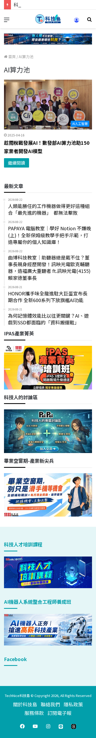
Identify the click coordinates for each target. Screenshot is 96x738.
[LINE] (60, 726)
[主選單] (6, 21)
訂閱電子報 (59, 712)
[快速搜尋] (89, 21)
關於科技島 (25, 704)
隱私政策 (73, 704)
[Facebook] (22, 726)
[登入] (77, 21)
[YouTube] (35, 726)
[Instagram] (48, 726)
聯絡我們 (50, 704)
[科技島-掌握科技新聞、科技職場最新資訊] (48, 18)
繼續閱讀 (16, 163)
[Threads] (73, 726)
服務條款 (34, 712)
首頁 (11, 56)
